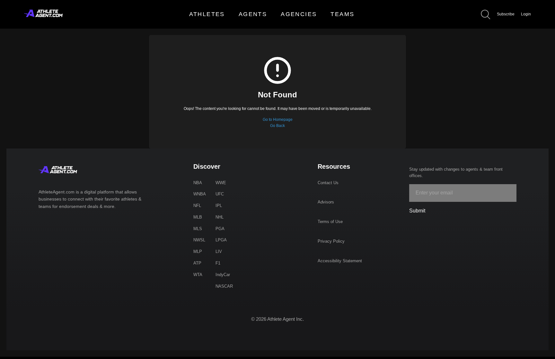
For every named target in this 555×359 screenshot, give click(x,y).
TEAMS (342, 14)
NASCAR (224, 286)
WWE (221, 182)
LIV (219, 251)
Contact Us (328, 182)
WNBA (199, 194)
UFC (220, 194)
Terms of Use (330, 221)
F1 (218, 263)
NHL (220, 217)
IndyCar (223, 274)
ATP (197, 263)
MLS (197, 228)
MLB (197, 217)
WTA (197, 274)
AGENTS (253, 14)
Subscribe (506, 14)
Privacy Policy (331, 241)
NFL (197, 205)
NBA (197, 182)
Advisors (326, 202)
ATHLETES (207, 14)
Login (526, 14)
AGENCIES (299, 14)
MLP (197, 251)
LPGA (221, 240)
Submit (417, 210)
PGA (220, 228)
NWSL (199, 240)
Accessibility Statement (340, 260)
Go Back (277, 125)
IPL (219, 205)
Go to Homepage (278, 119)
